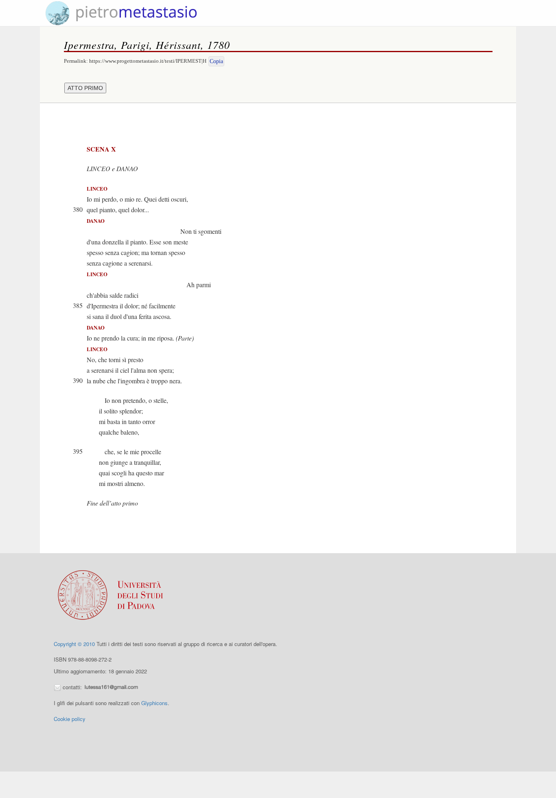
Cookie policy (69, 719)
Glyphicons (154, 703)
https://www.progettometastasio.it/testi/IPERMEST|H (147, 61)
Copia (216, 61)
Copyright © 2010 (74, 644)
